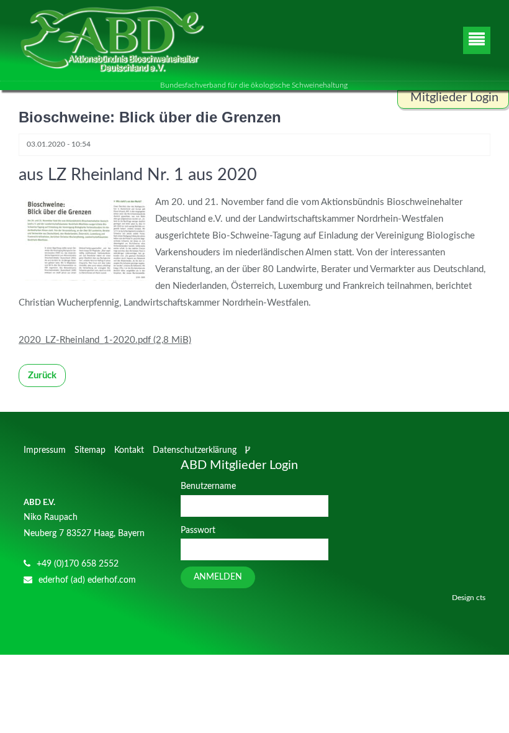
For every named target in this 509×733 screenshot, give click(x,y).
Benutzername (208, 486)
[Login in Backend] (249, 450)
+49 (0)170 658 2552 (78, 564)
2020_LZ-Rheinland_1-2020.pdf (105, 340)
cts (480, 597)
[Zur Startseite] (112, 40)
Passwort (198, 530)
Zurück (42, 375)
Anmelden (218, 577)
